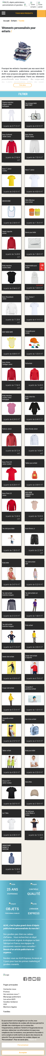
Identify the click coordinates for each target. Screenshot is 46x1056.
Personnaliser (23, 1045)
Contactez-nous (9, 989)
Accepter (23, 1052)
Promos (6, 992)
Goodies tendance (10, 1002)
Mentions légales (10, 1007)
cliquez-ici (32, 1040)
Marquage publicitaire (12, 997)
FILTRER (23, 94)
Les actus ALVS (9, 999)
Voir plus (22, 85)
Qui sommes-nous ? (11, 994)
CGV (5, 1004)
